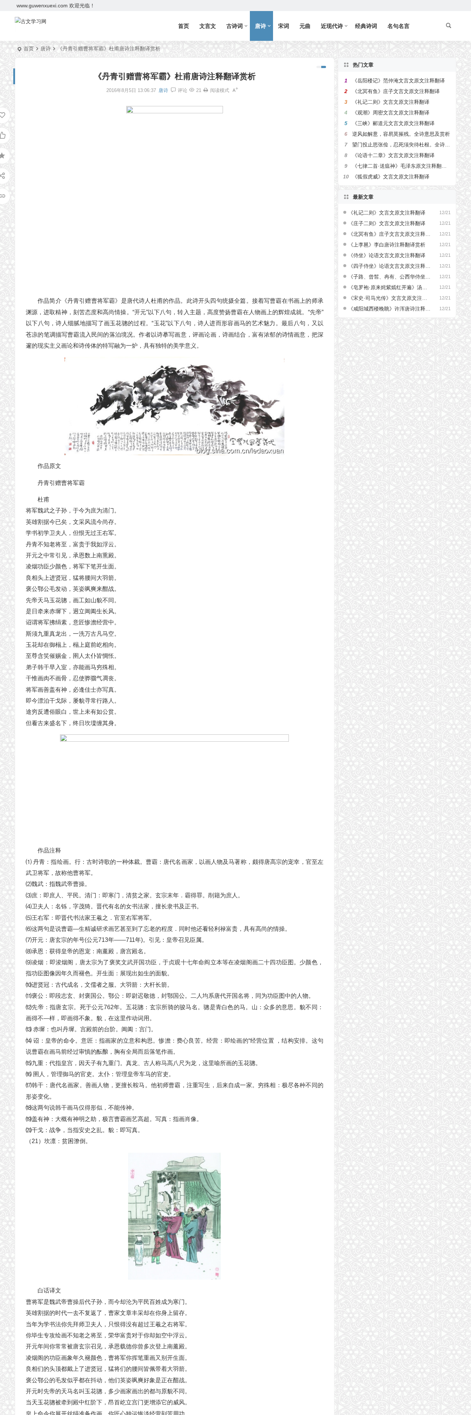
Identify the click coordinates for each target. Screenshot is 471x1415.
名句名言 (398, 26)
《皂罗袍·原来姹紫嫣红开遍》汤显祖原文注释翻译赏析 (389, 287)
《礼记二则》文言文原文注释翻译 (390, 102)
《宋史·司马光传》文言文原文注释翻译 (389, 298)
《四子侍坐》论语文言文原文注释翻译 (389, 266)
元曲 (305, 26)
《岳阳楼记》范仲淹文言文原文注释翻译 (398, 81)
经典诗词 (366, 26)
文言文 (207, 26)
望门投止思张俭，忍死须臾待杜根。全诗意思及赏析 (411, 145)
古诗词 (234, 26)
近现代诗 (332, 26)
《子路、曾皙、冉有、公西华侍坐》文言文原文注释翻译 (389, 277)
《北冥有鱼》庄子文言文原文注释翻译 (396, 91)
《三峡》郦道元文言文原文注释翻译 (393, 123)
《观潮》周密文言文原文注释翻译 (390, 113)
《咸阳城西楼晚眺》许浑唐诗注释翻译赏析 (389, 309)
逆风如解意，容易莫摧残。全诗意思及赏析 (401, 134)
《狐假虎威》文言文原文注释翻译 (390, 177)
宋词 (283, 26)
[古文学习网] (30, 26)
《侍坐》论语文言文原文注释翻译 (386, 255)
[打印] (205, 90)
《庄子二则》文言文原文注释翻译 (386, 223)
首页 (183, 26)
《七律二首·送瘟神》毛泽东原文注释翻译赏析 (404, 166)
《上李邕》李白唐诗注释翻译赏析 (386, 245)
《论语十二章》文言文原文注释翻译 (393, 155)
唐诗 (260, 26)
